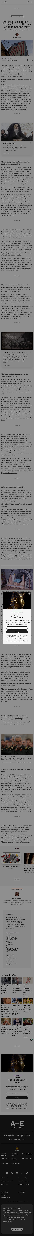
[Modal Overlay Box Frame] (17, 618)
